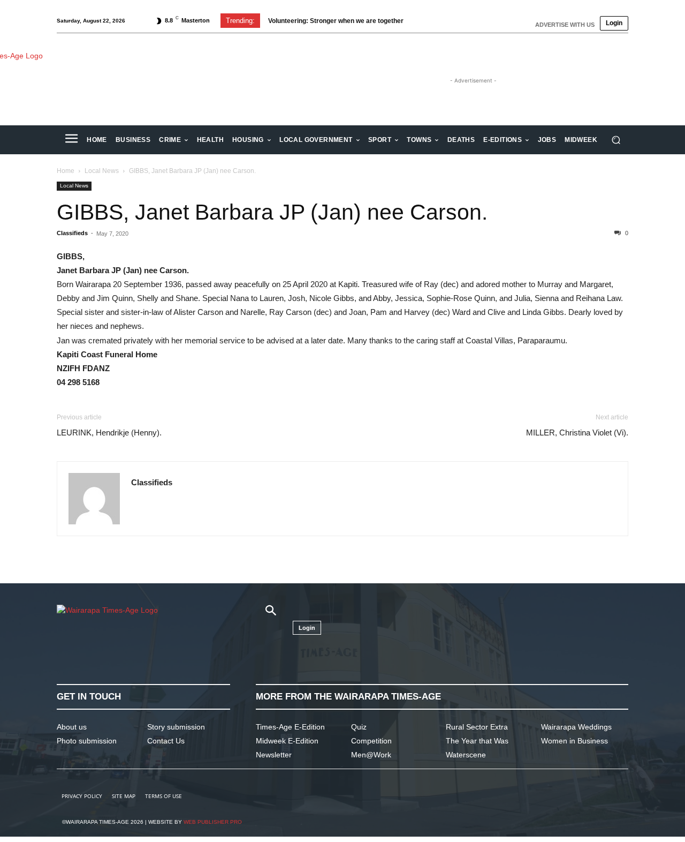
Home (65, 171)
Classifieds (72, 233)
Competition (371, 740)
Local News (102, 171)
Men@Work (371, 754)
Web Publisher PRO (213, 822)
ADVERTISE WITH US (565, 24)
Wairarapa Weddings (576, 727)
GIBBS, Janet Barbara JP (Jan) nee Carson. (272, 212)
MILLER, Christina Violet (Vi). (577, 432)
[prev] (423, 20)
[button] (615, 140)
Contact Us (166, 740)
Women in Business (574, 740)
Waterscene (466, 754)
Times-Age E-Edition (290, 727)
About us (72, 727)
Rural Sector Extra (477, 727)
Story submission (176, 727)
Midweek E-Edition (287, 740)
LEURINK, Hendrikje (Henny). (109, 432)
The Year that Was (477, 740)
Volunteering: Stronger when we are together (336, 21)
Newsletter (274, 754)
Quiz (359, 727)
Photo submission (87, 740)
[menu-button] (71, 139)
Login (614, 23)
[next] (440, 20)
